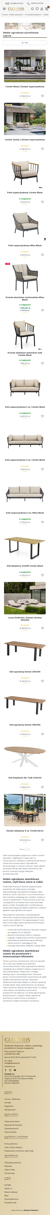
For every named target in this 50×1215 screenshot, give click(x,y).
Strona (22, 849)
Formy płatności (11, 1144)
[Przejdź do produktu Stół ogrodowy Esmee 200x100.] (25, 651)
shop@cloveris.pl (16, 3)
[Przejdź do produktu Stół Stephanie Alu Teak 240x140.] (25, 757)
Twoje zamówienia (11, 1121)
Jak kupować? (10, 1110)
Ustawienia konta (11, 1128)
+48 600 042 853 (37, 3)
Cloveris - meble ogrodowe (12, 15)
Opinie (7, 1188)
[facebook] (5, 1070)
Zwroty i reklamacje (12, 1099)
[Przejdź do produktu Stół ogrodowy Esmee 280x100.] (25, 704)
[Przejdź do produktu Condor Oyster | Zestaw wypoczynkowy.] (25, 119)
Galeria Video (9, 1170)
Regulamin (8, 1106)
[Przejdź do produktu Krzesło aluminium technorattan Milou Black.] (25, 278)
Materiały (8, 1166)
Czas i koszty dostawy (13, 1147)
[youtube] (15, 1070)
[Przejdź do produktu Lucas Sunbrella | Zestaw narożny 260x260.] (25, 598)
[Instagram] (10, 1070)
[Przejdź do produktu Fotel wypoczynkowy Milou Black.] (25, 225)
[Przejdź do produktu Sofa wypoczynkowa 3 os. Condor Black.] (25, 439)
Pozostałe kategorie (33, 15)
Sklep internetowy (24, 1210)
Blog (6, 1196)
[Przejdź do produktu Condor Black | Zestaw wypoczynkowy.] (25, 66)
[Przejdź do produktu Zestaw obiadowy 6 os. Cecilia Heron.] (25, 810)
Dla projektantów (11, 1199)
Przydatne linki (10, 1203)
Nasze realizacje (10, 1192)
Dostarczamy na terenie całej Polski (18, 1151)
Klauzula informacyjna (13, 1125)
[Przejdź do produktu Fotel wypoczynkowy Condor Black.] (25, 172)
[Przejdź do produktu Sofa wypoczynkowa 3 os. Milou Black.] (25, 492)
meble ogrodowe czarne (22, 894)
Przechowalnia (10, 1132)
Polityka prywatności (12, 1163)
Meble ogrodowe (10, 961)
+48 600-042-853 (12, 1054)
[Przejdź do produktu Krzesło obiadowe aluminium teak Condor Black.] (25, 333)
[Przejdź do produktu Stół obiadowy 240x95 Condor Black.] (25, 545)
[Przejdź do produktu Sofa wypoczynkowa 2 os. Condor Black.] (25, 386)
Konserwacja (9, 1173)
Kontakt (7, 1103)
